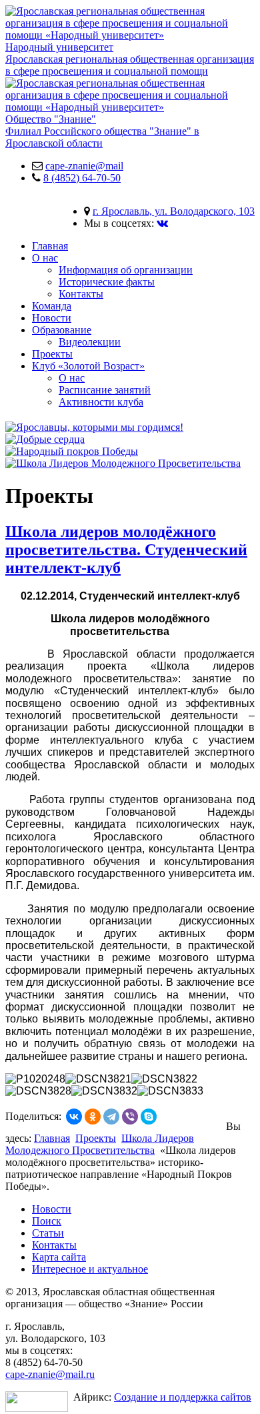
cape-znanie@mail (84, 165)
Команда (51, 305)
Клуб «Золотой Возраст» (88, 366)
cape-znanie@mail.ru (50, 1374)
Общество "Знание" (102, 131)
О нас (45, 257)
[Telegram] (111, 1117)
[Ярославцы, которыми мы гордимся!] (94, 427)
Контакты (81, 293)
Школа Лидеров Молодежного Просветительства (99, 1144)
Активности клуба (101, 402)
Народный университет (129, 59)
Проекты (52, 354)
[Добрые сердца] (45, 439)
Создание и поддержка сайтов (182, 1397)
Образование (61, 329)
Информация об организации (126, 269)
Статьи (48, 1233)
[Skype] (149, 1117)
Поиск (46, 1221)
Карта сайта (59, 1257)
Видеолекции (90, 341)
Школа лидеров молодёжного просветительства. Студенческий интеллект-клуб (126, 549)
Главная (50, 245)
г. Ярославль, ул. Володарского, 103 (174, 211)
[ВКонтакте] (74, 1117)
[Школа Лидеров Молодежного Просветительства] (123, 463)
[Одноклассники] (93, 1117)
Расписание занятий (105, 390)
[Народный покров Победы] (71, 451)
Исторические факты (107, 281)
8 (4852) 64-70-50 (82, 177)
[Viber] (130, 1117)
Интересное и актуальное (90, 1269)
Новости (51, 317)
